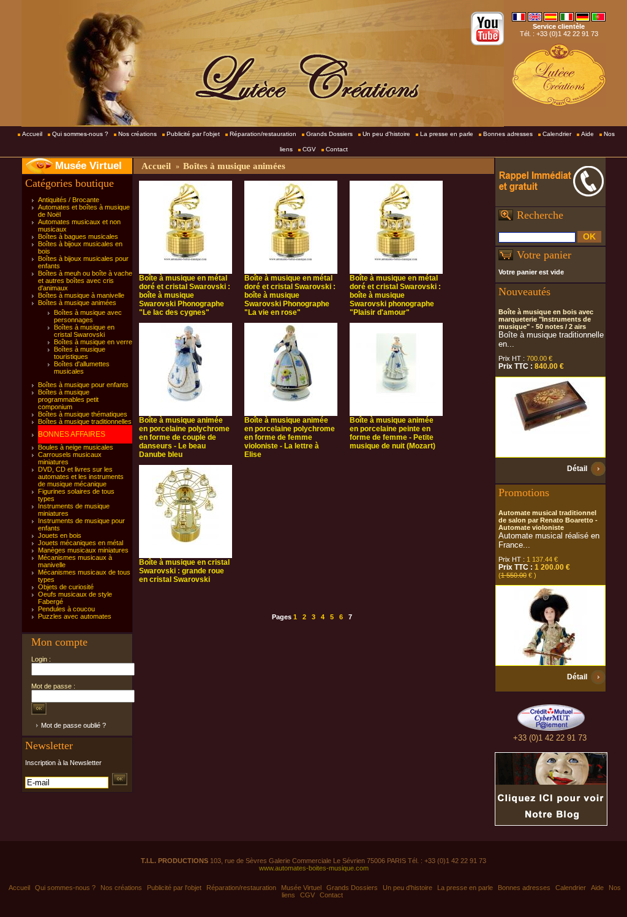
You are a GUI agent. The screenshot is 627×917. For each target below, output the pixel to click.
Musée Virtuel (88, 166)
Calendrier (557, 133)
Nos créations (137, 133)
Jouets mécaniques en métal (80, 542)
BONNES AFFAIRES (71, 434)
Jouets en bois (59, 535)
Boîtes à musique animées (77, 302)
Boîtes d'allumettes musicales (82, 367)
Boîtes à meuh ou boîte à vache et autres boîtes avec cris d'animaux (85, 281)
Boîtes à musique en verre (93, 341)
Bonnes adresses (508, 133)
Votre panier (544, 255)
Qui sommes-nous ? (80, 133)
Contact (337, 149)
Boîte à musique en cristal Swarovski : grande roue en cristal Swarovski (184, 571)
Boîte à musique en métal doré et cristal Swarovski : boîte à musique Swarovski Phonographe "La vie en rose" (290, 295)
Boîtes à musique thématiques (82, 414)
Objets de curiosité (66, 587)
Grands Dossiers (329, 133)
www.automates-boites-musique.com (314, 868)
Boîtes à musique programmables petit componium (68, 399)
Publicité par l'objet (193, 133)
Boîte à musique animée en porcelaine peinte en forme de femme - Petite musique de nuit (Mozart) (392, 433)
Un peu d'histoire (386, 133)
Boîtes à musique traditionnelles (85, 421)
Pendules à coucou (66, 609)
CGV (309, 149)
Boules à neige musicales (75, 447)
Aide (587, 133)
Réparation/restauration (263, 133)
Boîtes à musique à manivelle (81, 295)
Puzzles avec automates (74, 616)
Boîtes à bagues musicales (78, 236)
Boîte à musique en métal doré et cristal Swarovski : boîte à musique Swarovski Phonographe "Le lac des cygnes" (184, 295)
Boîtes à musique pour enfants (83, 384)
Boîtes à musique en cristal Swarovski (84, 330)
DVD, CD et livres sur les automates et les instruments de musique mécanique (81, 477)
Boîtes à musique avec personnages (88, 316)
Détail (577, 468)
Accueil (32, 133)
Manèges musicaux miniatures (83, 550)
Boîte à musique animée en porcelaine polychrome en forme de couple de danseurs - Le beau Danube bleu (184, 437)
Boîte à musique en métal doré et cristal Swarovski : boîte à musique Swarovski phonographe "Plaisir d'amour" (395, 295)
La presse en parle (446, 133)
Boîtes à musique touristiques (79, 352)
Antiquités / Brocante (68, 199)
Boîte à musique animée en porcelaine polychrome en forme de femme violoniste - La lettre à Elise (289, 437)
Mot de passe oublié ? (73, 725)
